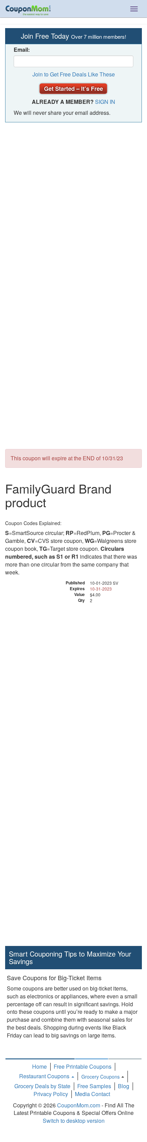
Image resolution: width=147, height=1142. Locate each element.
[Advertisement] (73, 203)
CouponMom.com (78, 1105)
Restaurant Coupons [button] (45, 1076)
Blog (123, 1086)
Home (39, 1066)
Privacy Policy (51, 1094)
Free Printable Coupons (82, 1066)
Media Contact (92, 1094)
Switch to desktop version (74, 1121)
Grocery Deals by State (42, 1086)
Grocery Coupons (100, 1076)
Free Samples (94, 1086)
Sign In (105, 102)
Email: (22, 49)
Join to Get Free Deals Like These (73, 74)
